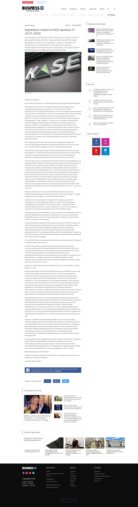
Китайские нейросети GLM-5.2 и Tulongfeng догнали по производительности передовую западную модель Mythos (103, 93)
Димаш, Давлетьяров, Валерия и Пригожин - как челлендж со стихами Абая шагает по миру (37, 418)
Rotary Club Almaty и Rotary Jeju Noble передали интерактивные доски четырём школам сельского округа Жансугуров (105, 60)
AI (108, 9)
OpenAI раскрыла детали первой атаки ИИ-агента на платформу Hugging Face (105, 50)
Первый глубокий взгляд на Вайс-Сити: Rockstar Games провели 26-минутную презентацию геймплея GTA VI (105, 32)
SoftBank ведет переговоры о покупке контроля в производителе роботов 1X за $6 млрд (105, 42)
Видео (102, 9)
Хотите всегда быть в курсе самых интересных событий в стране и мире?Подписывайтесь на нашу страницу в (54, 370)
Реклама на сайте (99, 474)
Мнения (72, 481)
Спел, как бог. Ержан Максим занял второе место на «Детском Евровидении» (73, 407)
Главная (64, 9)
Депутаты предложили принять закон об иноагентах (103, 123)
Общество (73, 476)
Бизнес (82, 9)
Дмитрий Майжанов (73, 501)
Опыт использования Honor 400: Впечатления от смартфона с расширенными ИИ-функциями (103, 109)
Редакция (97, 471)
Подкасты (73, 9)
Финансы (32, 25)
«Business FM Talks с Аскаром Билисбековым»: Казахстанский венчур (103, 102)
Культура (93, 9)
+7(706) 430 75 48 (51, 481)
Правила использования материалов (102, 477)
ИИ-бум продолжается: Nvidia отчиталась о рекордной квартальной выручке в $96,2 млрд (104, 70)
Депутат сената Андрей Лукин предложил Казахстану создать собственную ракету (103, 117)
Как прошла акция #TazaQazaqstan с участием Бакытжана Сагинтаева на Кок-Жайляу (73, 398)
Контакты (97, 481)
